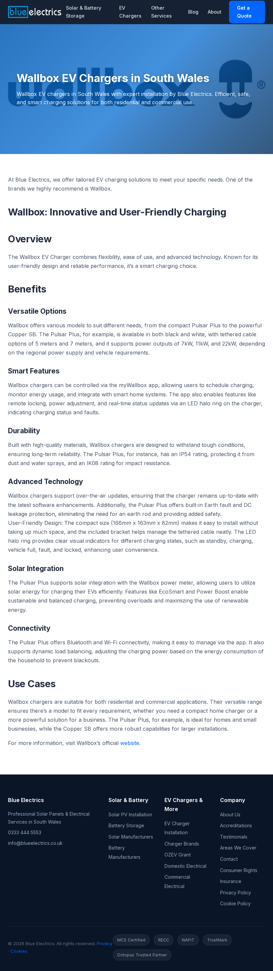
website (129, 743)
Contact (229, 859)
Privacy (104, 943)
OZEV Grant (177, 854)
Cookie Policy (235, 903)
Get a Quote (244, 12)
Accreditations (236, 825)
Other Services (161, 12)
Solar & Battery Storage (83, 12)
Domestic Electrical (185, 866)
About (214, 12)
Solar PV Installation (130, 814)
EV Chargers (130, 12)
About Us (230, 814)
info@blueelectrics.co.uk (35, 843)
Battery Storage (126, 825)
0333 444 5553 (24, 832)
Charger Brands (181, 844)
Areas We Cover (238, 847)
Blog (193, 12)
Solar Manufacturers (131, 837)
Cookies (18, 951)
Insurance (230, 881)
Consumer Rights (238, 870)
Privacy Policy (235, 892)
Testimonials (233, 837)
